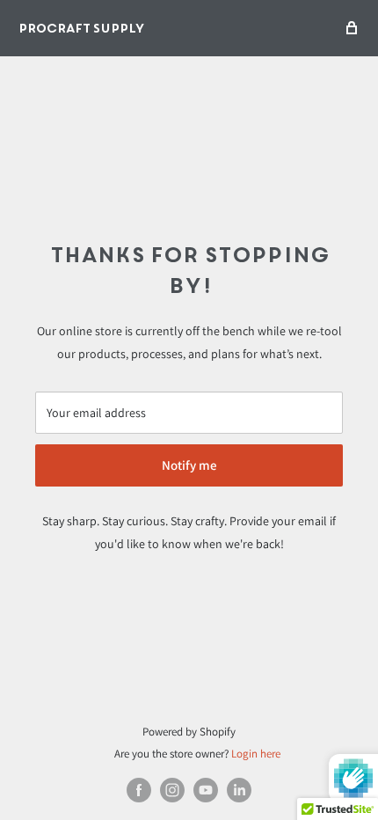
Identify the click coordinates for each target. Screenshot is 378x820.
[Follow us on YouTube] (205, 790)
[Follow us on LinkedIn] (239, 790)
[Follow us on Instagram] (172, 790)
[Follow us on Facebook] (139, 790)
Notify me (189, 465)
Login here (255, 753)
